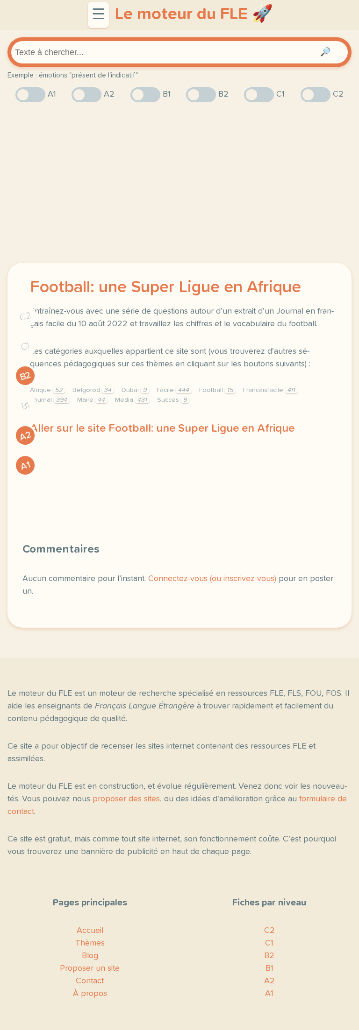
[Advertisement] (179, 182)
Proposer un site (90, 968)
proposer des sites (126, 799)
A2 (25, 436)
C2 (25, 316)
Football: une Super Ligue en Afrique (165, 287)
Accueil (90, 930)
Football (216, 390)
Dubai (134, 390)
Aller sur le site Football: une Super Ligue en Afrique (162, 428)
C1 (25, 346)
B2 (25, 376)
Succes (172, 400)
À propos (90, 993)
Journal (48, 400)
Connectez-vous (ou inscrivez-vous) (212, 579)
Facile (173, 390)
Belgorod (92, 390)
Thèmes (90, 943)
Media (131, 400)
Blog (90, 956)
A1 (25, 466)
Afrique (46, 390)
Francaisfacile (269, 390)
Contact (90, 981)
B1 (25, 406)
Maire (91, 400)
